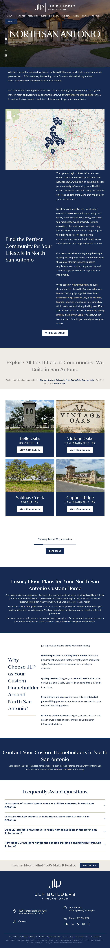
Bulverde (91, 310)
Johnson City (80, 297)
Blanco (59, 293)
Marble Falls (62, 301)
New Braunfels (80, 284)
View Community (30, 449)
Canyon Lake (76, 314)
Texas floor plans (28, 606)
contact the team (63, 769)
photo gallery (26, 618)
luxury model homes (76, 655)
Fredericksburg (64, 297)
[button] (47, 146)
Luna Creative (85, 937)
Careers (22, 921)
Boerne (98, 289)
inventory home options (80, 94)
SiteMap (98, 937)
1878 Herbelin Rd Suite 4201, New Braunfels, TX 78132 (33, 912)
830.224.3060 (83, 918)
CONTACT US (89, 865)
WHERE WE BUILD (55, 332)
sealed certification (84, 678)
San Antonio (94, 297)
